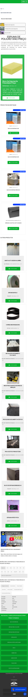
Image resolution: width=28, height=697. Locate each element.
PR (20, 568)
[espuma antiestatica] (10, 511)
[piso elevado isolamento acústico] (10, 415)
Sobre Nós (14, 653)
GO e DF (15, 571)
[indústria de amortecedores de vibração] (10, 383)
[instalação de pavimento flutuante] (10, 351)
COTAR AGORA (14, 133)
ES (14, 568)
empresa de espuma (9, 25)
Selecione (3, 568)
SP (17, 568)
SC (23, 568)
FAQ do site (14, 663)
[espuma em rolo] (10, 286)
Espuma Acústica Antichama (14, 642)
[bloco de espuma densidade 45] (10, 479)
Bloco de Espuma (14, 621)
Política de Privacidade (14, 668)
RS (1, 571)
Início (14, 647)
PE (5, 571)
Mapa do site (14, 658)
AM (19, 571)
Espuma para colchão (14, 627)
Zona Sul (4, 589)
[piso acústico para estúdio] (10, 447)
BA (8, 571)
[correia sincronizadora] (10, 319)
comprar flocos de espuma (11, 28)
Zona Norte (12, 586)
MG (10, 568)
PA (23, 571)
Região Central (5, 586)
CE (11, 571)
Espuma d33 (14, 637)
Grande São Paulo (18, 589)
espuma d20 (8, 32)
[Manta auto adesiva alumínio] (10, 254)
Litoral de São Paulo (6, 593)
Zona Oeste (19, 586)
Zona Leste (9, 589)
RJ (7, 568)
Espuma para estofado (14, 632)
